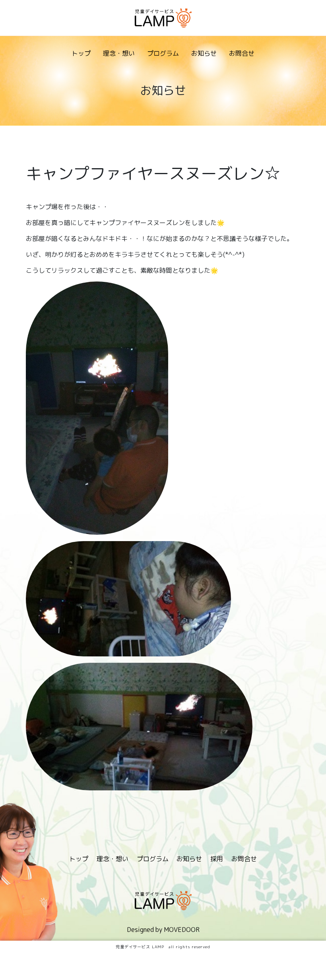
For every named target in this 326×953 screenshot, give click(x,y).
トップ (81, 53)
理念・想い (119, 53)
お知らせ (204, 53)
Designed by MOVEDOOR (163, 929)
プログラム (163, 53)
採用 (216, 858)
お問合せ (241, 53)
